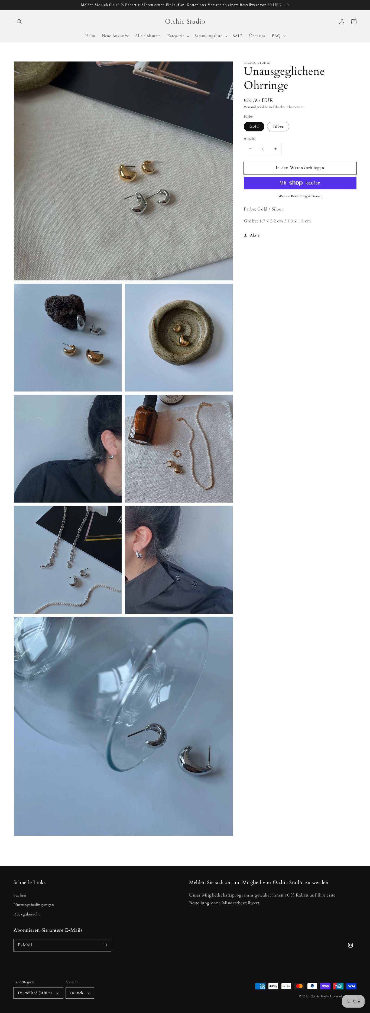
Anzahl (249, 138)
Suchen (20, 895)
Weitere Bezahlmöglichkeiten (300, 196)
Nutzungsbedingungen (34, 904)
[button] (19, 22)
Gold (254, 126)
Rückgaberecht (27, 914)
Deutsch (76, 993)
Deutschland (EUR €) (35, 993)
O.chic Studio (320, 996)
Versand (250, 107)
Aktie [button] (254, 235)
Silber (278, 126)
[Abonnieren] (105, 945)
